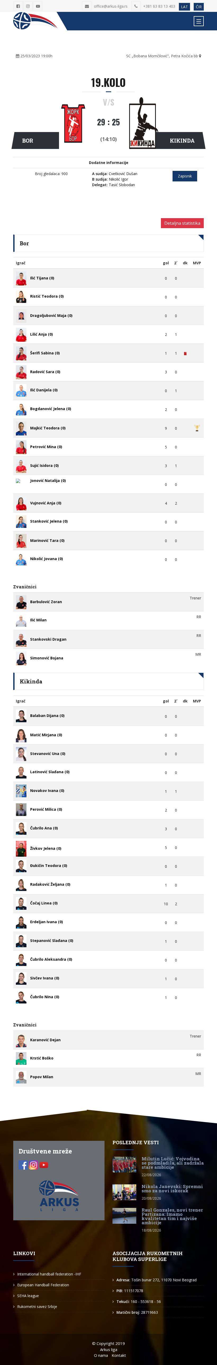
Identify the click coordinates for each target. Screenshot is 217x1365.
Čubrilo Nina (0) (44, 996)
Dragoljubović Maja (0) (51, 315)
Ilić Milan (38, 619)
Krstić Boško (41, 1058)
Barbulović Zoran (46, 601)
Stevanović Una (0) (47, 753)
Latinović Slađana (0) (50, 771)
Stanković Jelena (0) (49, 521)
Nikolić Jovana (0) (46, 558)
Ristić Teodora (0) (47, 296)
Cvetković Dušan (114, 173)
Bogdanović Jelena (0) (50, 408)
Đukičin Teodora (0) (48, 865)
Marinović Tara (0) (47, 540)
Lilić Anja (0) (41, 334)
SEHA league (28, 1295)
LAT (184, 6)
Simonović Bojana (46, 657)
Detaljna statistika (182, 223)
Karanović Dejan (45, 1039)
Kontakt (119, 1355)
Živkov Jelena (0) (45, 848)
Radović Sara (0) (45, 371)
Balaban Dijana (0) (47, 715)
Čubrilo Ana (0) (44, 828)
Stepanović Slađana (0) (51, 940)
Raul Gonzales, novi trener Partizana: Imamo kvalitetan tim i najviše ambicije (172, 1216)
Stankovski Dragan (48, 639)
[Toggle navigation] (199, 21)
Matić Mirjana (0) (46, 734)
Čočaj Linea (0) (44, 903)
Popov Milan (41, 1076)
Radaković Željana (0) (50, 884)
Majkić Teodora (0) (48, 427)
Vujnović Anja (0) (45, 502)
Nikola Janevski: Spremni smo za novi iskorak (172, 1188)
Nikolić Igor (110, 179)
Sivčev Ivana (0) (44, 978)
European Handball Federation (43, 1284)
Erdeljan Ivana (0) (46, 921)
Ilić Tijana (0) (42, 277)
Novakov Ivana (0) (47, 790)
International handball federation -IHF (49, 1274)
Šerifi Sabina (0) (45, 352)
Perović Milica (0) (46, 809)
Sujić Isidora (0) (44, 465)
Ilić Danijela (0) (44, 389)
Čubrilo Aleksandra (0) (51, 959)
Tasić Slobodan (113, 184)
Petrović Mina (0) (46, 446)
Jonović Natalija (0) (48, 480)
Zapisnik (185, 176)
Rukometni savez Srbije (37, 1306)
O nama (101, 1355)
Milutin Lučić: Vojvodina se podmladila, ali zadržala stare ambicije (173, 1163)
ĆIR (199, 6)
